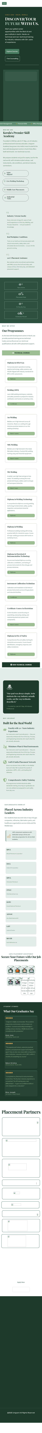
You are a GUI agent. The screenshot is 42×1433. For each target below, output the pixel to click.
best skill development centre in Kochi (19, 336)
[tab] (21, 352)
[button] (6, 970)
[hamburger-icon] (4, 3)
